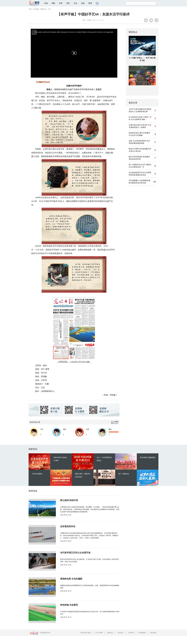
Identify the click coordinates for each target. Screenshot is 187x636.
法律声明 (131, 633)
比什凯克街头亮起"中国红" (139, 117)
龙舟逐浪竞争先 (67, 526)
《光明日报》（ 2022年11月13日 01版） (74, 362)
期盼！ (144, 119)
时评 (61, 3)
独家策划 (43, 9)
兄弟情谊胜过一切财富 (137, 127)
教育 (90, 3)
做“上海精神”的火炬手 (137, 165)
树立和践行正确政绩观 (147, 457)
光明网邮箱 (142, 633)
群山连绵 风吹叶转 (69, 500)
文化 (75, 3)
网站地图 (153, 633)
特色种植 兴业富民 (69, 605)
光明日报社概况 (85, 633)
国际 (53, 3)
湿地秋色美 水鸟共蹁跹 (71, 579)
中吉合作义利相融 (136, 135)
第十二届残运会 (123, 474)
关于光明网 (99, 633)
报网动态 (110, 633)
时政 (46, 3)
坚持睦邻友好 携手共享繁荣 (139, 133)
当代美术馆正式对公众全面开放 (75, 552)
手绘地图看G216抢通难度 (138, 180)
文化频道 (36, 9)
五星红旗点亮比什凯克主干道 (140, 125)
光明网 (89, 20)
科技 (83, 3)
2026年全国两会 (37, 474)
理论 (68, 3)
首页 (30, 9)
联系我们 (121, 633)
